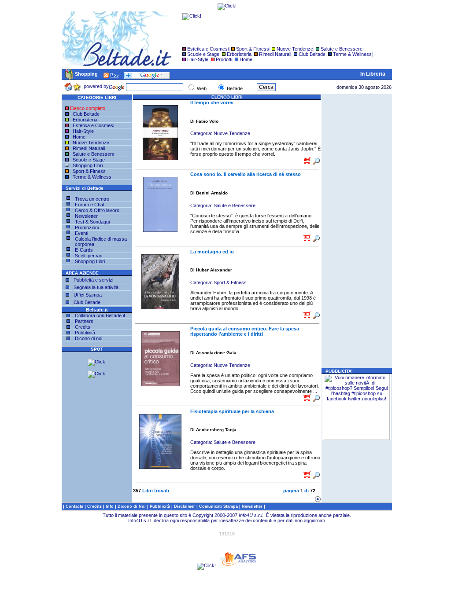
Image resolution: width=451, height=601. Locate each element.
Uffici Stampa (88, 294)
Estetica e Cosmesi (208, 48)
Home (246, 59)
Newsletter (86, 216)
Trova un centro (92, 199)
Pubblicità (85, 332)
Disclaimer (184, 506)
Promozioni (87, 227)
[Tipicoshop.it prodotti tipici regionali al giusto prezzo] (357, 438)
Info (110, 506)
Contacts (75, 506)
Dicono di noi (88, 338)
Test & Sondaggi (92, 221)
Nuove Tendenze (295, 48)
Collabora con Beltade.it (100, 315)
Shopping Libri (87, 165)
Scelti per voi (88, 255)
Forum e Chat (89, 204)
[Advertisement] (357, 231)
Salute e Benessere (341, 48)
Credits (82, 327)
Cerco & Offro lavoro (97, 210)
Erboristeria (239, 54)
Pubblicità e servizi (93, 279)
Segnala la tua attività (96, 287)
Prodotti (224, 59)
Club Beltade (312, 54)
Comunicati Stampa (219, 506)
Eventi (81, 233)
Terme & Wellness (352, 54)
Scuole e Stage (203, 54)
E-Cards (84, 250)
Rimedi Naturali (275, 54)
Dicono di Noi (131, 506)
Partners (84, 321)
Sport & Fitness (252, 48)
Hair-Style (197, 59)
